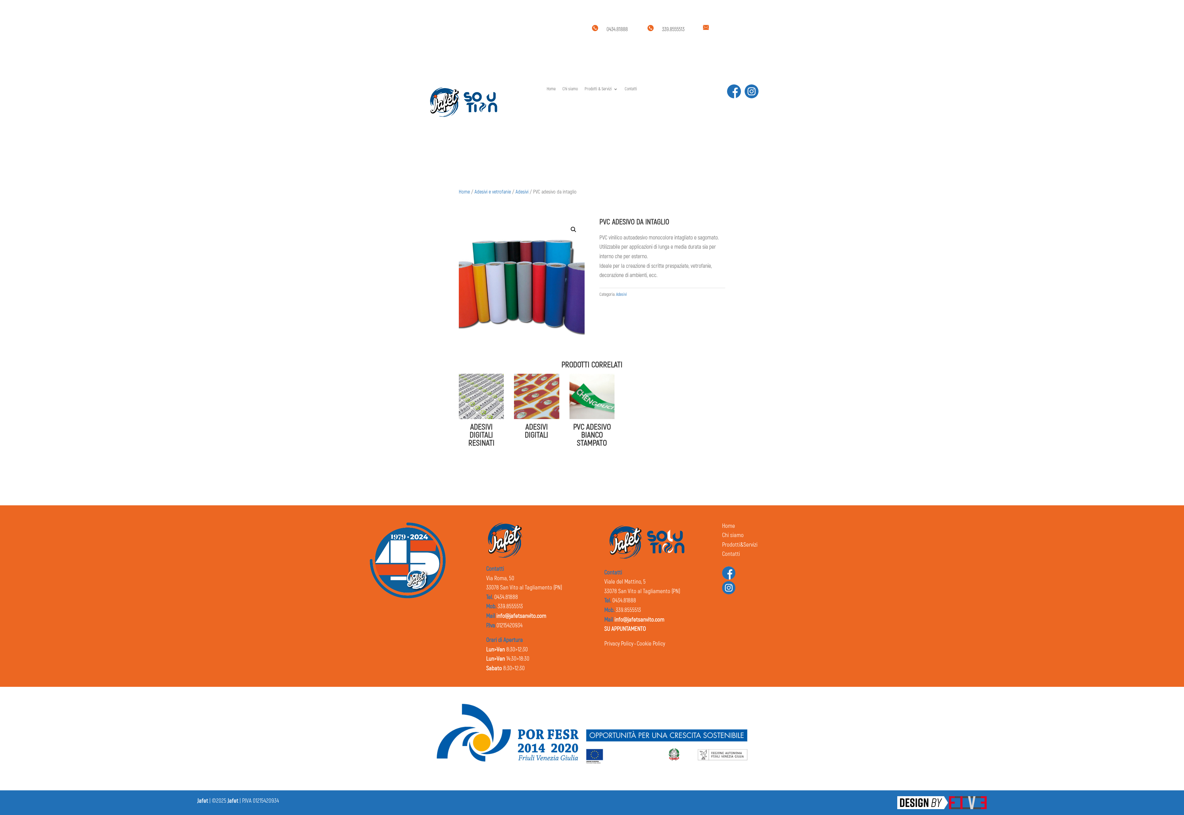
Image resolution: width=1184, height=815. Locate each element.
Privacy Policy (618, 643)
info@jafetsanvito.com (735, 29)
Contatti (631, 89)
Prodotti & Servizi (598, 89)
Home (551, 89)
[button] (573, 229)
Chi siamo (570, 89)
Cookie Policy (651, 643)
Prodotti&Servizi (740, 544)
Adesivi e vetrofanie (493, 192)
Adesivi (522, 192)
